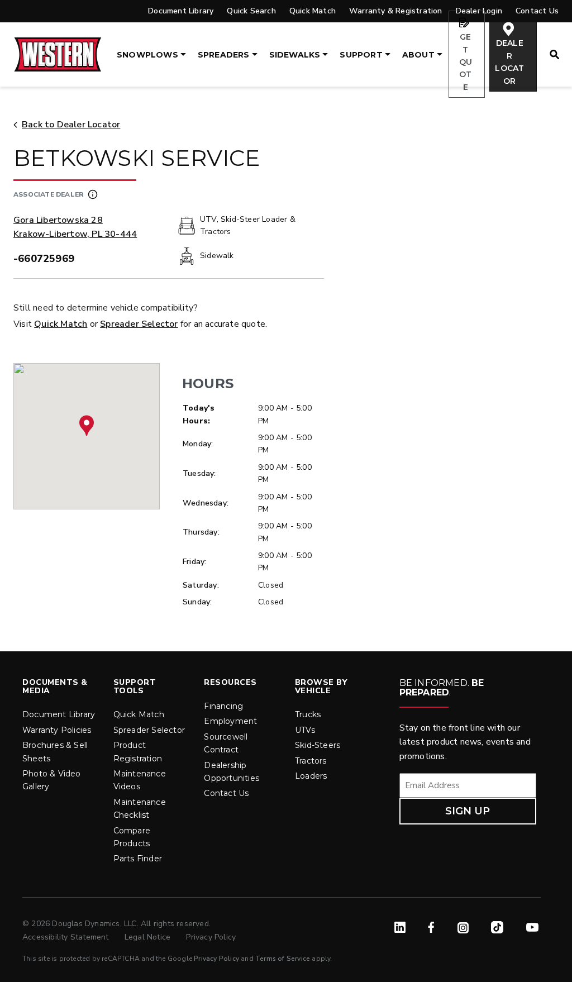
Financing (223, 706)
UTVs (305, 730)
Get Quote (465, 62)
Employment (230, 721)
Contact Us (226, 793)
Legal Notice (149, 937)
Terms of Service (282, 958)
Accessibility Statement (66, 937)
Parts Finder (137, 859)
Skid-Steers (317, 745)
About (418, 55)
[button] (86, 425)
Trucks (308, 714)
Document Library (180, 11)
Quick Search (251, 11)
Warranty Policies (56, 730)
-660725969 (43, 258)
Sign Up (467, 811)
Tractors (311, 761)
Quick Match (312, 11)
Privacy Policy (211, 937)
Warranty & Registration (395, 11)
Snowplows (147, 55)
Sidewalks (295, 55)
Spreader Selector (139, 324)
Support (361, 55)
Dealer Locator (509, 61)
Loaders (311, 776)
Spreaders (224, 55)
